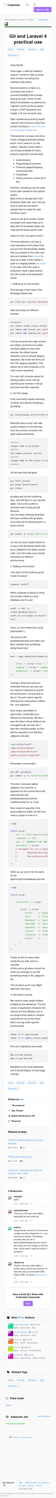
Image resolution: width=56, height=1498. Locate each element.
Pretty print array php (20, 1156)
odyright (18, 1196)
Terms (38, 1485)
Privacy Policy (40, 1493)
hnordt (17, 1347)
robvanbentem (21, 1210)
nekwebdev (43, 19)
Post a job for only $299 (15, 1423)
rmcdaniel (18, 1354)
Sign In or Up (42, 9)
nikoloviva (19, 1262)
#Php (21, 1317)
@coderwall (8, 1482)
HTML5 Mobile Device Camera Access (25, 1141)
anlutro (17, 1227)
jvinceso (17, 1339)
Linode (42, 263)
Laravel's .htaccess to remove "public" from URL (25, 1171)
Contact (22, 1485)
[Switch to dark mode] (35, 4)
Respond (16, 1120)
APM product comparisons (37, 1482)
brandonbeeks (20, 1332)
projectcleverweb (21, 1324)
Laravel (37, 256)
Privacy (30, 1485)
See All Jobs (43, 1416)
